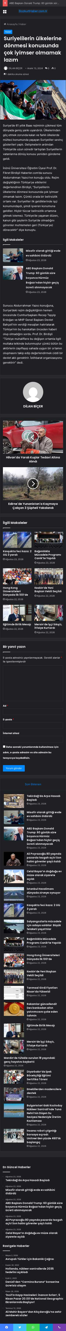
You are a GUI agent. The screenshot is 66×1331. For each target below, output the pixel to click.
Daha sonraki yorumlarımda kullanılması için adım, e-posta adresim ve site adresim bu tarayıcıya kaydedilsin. (30, 752)
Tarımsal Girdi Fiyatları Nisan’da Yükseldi (42, 989)
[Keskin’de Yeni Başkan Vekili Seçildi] (48, 576)
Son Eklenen (33, 784)
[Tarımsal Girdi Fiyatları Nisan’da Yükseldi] (14, 993)
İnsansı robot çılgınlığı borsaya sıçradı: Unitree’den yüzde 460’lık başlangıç (44, 1136)
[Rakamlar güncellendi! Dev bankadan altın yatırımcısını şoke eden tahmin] (14, 1009)
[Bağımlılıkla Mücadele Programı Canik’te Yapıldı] (48, 540)
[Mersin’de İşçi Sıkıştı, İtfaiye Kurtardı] (48, 613)
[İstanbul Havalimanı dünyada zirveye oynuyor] (14, 894)
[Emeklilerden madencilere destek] (14, 1094)
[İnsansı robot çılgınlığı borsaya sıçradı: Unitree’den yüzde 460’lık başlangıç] (14, 1136)
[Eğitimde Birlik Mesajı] (17, 613)
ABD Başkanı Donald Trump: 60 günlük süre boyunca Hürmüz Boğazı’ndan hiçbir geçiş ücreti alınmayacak (42, 277)
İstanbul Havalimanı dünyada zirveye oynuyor (43, 891)
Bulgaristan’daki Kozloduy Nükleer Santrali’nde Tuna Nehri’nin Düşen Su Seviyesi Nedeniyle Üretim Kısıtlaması (44, 1113)
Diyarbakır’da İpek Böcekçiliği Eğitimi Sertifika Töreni (39, 1075)
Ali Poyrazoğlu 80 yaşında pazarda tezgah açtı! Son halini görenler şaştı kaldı (44, 857)
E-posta (8, 719)
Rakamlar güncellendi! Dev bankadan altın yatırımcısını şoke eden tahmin (42, 1009)
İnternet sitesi (11, 733)
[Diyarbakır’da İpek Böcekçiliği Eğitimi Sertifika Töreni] (14, 1077)
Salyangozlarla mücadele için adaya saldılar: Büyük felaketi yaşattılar (44, 925)
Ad (5, 705)
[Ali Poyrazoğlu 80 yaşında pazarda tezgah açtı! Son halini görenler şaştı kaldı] (14, 859)
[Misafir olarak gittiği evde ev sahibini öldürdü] (13, 255)
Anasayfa (11, 24)
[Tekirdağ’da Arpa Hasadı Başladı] (14, 801)
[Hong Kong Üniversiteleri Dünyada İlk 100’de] (17, 576)
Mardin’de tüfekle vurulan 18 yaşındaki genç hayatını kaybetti (29, 1060)
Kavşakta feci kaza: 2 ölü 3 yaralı (17, 553)
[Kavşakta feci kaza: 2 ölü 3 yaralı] (17, 540)
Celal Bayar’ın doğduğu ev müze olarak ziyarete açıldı (44, 875)
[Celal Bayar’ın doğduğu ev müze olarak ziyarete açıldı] (14, 876)
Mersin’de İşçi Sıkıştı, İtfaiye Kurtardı (48, 626)
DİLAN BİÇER (15, 68)
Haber (22, 24)
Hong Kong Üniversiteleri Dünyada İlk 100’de (15, 591)
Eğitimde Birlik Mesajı (17, 624)
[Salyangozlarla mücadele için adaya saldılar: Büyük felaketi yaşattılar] (14, 926)
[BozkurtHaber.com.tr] (33, 11)
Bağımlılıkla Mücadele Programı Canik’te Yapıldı (47, 554)
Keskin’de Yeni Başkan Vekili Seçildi (48, 589)
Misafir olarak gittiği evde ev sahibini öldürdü (44, 814)
